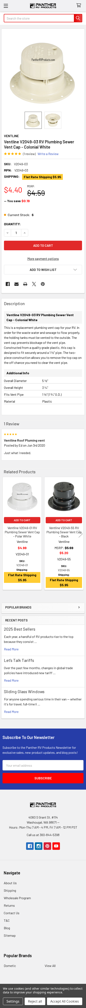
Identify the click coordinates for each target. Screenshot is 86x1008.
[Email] (16, 284)
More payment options (43, 258)
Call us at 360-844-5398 (43, 835)
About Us (10, 883)
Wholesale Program (17, 898)
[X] (34, 284)
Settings (12, 1001)
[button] (43, 269)
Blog (7, 928)
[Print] (25, 284)
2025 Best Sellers (19, 628)
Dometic (10, 966)
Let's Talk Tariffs (19, 660)
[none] (43, 70)
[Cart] (79, 5)
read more (11, 649)
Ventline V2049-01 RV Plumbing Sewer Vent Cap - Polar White (22, 532)
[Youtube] (56, 846)
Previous (5, 534)
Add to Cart (22, 520)
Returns (9, 905)
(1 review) (29, 154)
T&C (7, 920)
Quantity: (12, 224)
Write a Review (48, 154)
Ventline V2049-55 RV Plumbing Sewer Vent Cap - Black (64, 532)
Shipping (10, 890)
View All (50, 966)
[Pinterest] (43, 284)
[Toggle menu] (5, 5)
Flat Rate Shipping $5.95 (42, 177)
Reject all (35, 1001)
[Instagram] (38, 846)
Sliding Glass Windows (24, 691)
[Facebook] (7, 284)
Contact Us (11, 913)
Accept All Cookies (64, 1001)
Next (80, 534)
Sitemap (10, 935)
